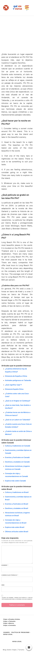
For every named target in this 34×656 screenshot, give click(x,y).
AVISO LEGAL (8, 634)
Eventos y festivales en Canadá (17, 457)
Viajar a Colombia (9, 625)
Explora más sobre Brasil (14, 527)
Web (2, 585)
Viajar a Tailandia (9, 621)
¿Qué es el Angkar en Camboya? (17, 401)
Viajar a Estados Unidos (11, 619)
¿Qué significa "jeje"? (13, 385)
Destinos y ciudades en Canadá (17, 462)
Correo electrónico (9, 575)
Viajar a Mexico (8, 623)
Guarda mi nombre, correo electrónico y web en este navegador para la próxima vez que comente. (17, 598)
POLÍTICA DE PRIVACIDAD (20, 632)
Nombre (4, 565)
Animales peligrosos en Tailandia (18, 380)
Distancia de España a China (16, 376)
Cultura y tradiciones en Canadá (17, 446)
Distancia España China (14, 389)
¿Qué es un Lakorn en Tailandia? (17, 420)
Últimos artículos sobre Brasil (16, 531)
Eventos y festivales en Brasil (16, 504)
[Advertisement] (17, 33)
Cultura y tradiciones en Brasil (17, 492)
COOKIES (6, 632)
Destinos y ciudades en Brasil (16, 508)
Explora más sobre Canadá (15, 481)
